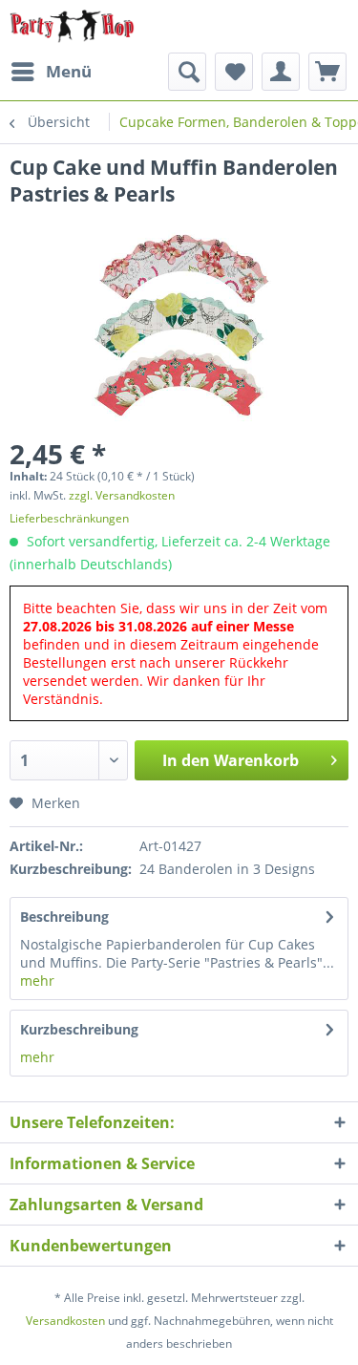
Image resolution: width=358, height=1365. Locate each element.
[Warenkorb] (327, 72)
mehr (37, 980)
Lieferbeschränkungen (69, 518)
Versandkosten (65, 1320)
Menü (69, 71)
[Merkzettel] (234, 72)
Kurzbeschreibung (79, 1029)
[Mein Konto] (281, 72)
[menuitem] (50, 72)
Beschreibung (64, 916)
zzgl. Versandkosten (122, 495)
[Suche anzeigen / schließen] (187, 72)
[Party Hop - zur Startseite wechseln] (72, 26)
